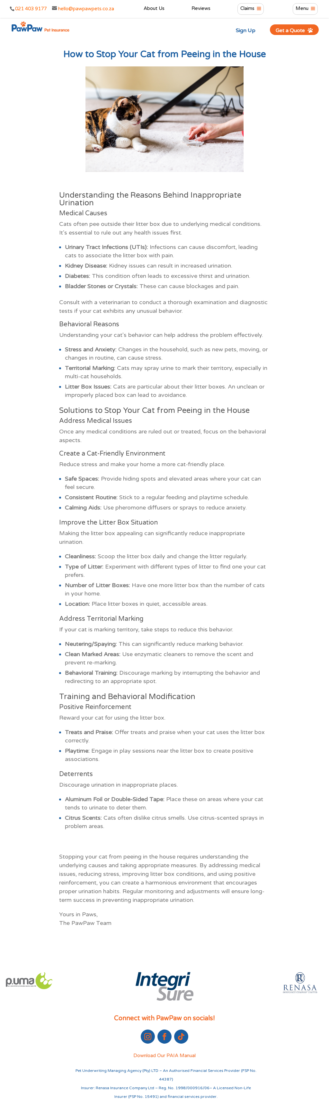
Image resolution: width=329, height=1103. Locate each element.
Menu (302, 8)
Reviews (200, 8)
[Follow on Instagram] (148, 1037)
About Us (154, 8)
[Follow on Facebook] (164, 1037)
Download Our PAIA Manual (164, 1055)
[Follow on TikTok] (181, 1037)
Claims (247, 8)
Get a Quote (291, 30)
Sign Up (245, 30)
